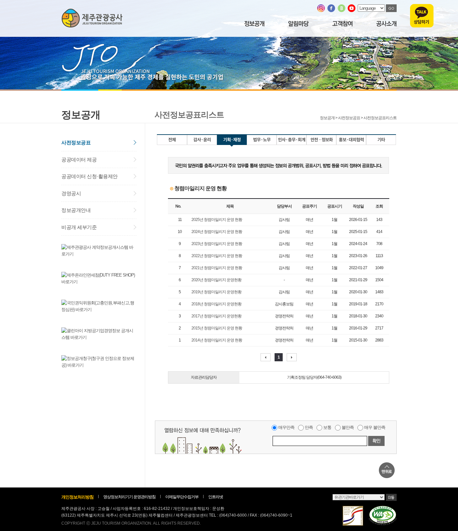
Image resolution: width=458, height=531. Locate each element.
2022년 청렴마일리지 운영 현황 (216, 255)
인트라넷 (215, 497)
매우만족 (286, 427)
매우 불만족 (374, 427)
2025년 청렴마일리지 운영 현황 (216, 219)
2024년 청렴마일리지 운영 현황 (216, 231)
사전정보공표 (76, 142)
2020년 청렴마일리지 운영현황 (216, 280)
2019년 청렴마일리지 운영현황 (216, 292)
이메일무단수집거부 (181, 497)
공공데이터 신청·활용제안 (89, 176)
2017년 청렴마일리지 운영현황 (216, 316)
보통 (327, 427)
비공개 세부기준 (79, 227)
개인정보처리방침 (77, 497)
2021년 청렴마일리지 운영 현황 (216, 268)
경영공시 (71, 193)
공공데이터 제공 (79, 159)
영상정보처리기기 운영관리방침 (129, 497)
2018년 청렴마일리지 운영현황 (216, 304)
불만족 (348, 427)
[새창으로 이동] (321, 10)
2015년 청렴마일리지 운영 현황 (216, 328)
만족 (309, 427)
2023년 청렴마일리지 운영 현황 (216, 243)
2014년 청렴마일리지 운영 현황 (216, 340)
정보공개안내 (76, 210)
